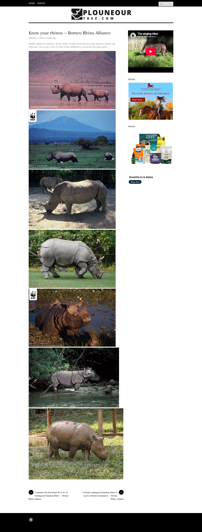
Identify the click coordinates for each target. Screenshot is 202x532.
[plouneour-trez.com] (101, 15)
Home (32, 3)
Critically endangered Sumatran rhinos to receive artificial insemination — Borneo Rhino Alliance (103, 495)
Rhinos (41, 3)
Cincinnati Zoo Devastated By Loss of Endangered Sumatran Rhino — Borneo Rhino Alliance (49, 495)
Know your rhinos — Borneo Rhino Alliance (70, 32)
